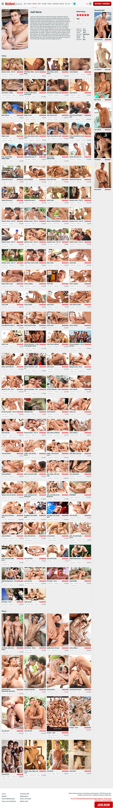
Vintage (44, 4)
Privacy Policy (98, 800)
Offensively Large (81, 371)
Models (34, 4)
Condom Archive (28, 184)
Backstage (56, 4)
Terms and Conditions (9, 801)
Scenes (29, 4)
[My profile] (90, 4)
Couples (36, 583)
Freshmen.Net (24, 794)
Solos (39, 4)
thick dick (83, 21)
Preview (71, 497)
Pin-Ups (26, 650)
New (25, 4)
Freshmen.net (77, 497)
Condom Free (50, 76)
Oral (38, 76)
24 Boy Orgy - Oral (51, 737)
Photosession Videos (6, 95)
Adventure (4, 184)
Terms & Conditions (106, 800)
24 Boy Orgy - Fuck (74, 732)
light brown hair (80, 23)
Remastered (8, 97)
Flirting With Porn (73, 585)
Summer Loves (5, 76)
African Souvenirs (28, 350)
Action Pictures (50, 692)
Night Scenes (72, 478)
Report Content (107, 798)
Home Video (27, 76)
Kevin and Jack (73, 288)
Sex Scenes (33, 76)
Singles (3, 117)
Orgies (26, 140)
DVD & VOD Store (25, 799)
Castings (76, 583)
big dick (78, 21)
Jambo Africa (27, 288)
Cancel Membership (8, 799)
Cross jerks (49, 327)
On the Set (34, 96)
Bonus (8, 117)
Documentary (5, 74)
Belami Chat (24, 801)
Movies (62, 4)
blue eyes (87, 23)
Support (4, 796)
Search (68, 3)
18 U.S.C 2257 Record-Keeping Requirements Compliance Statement (86, 798)
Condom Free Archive (12, 437)
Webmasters (24, 796)
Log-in (4, 794)
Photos (49, 4)
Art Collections (5, 652)
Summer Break (56, 223)
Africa (78, 74)
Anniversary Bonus (28, 652)
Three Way (55, 119)
